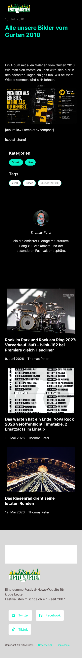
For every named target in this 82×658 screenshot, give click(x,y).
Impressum (63, 644)
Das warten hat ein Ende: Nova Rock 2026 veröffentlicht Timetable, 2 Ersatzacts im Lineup (39, 424)
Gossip (16, 162)
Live (30, 162)
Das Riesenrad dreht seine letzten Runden (30, 501)
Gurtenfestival (50, 183)
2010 (15, 183)
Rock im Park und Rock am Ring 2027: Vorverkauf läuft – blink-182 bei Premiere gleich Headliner (40, 344)
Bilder (29, 183)
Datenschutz (45, 644)
